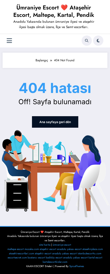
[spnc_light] (98, 40)
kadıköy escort (54, 257)
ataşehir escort (48, 249)
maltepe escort (15, 249)
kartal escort (95, 257)
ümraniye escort (62, 245)
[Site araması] (87, 40)
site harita (44, 245)
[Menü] (9, 40)
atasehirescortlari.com (21, 253)
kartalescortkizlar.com (55, 262)
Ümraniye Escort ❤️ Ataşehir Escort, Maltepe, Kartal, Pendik (53, 11)
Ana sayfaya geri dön (55, 122)
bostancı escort (36, 257)
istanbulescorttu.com (89, 253)
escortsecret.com (17, 257)
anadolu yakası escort (69, 249)
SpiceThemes (76, 266)
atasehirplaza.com (92, 249)
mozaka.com (32, 249)
